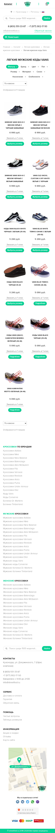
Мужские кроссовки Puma (16, 550)
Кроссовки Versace (12, 472)
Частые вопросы (11, 716)
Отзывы (7, 736)
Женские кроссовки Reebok (17, 609)
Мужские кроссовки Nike (15, 521)
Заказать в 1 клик (15, 138)
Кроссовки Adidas (12, 450)
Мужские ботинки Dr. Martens (17, 567)
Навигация (13, 37)
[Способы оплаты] (27, 821)
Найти (47, 18)
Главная (6, 47)
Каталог (17, 47)
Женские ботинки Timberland (17, 638)
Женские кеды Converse (15, 631)
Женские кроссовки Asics (16, 613)
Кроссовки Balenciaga (14, 461)
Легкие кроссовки (32, 47)
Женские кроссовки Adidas (17, 584)
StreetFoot (27, 4)
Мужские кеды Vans (13, 560)
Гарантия (7, 699)
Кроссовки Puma (11, 483)
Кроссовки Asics (11, 479)
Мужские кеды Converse (15, 564)
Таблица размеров (12, 719)
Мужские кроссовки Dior (15, 557)
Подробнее (40, 303)
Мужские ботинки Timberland (17, 571)
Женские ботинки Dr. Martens (17, 635)
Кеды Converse (10, 497)
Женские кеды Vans (13, 627)
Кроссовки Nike (11, 454)
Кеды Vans (8, 493)
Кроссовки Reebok (12, 475)
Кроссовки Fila (10, 468)
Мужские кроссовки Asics (16, 546)
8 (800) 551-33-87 (17, 26)
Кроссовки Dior (10, 490)
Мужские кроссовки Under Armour (20, 553)
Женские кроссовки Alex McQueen (20, 599)
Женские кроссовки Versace (17, 606)
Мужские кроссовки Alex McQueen (20, 532)
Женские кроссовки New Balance (20, 592)
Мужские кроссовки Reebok (17, 542)
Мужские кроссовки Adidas (17, 517)
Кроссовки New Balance (15, 458)
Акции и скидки (10, 733)
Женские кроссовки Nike (15, 588)
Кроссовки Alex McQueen (16, 465)
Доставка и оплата (12, 695)
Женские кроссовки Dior (15, 624)
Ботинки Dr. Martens (13, 500)
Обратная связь (11, 703)
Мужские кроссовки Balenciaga (18, 528)
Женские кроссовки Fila (15, 602)
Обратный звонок (43, 30)
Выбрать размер (14, 143)
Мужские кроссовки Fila (15, 535)
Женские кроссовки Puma (16, 617)
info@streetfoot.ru (11, 30)
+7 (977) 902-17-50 (38, 26)
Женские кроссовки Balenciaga (18, 595)
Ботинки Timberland (13, 504)
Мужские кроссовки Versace (17, 539)
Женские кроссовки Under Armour (20, 620)
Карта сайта (9, 740)
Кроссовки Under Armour (15, 486)
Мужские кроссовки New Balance (20, 525)
